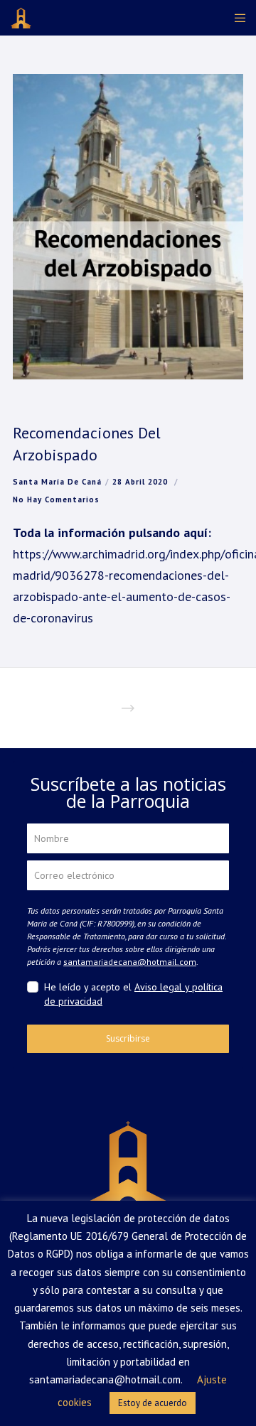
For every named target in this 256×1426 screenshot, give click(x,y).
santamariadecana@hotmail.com (129, 961)
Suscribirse (128, 1038)
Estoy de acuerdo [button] (152, 1403)
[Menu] (235, 18)
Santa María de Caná (57, 482)
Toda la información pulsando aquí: (112, 532)
